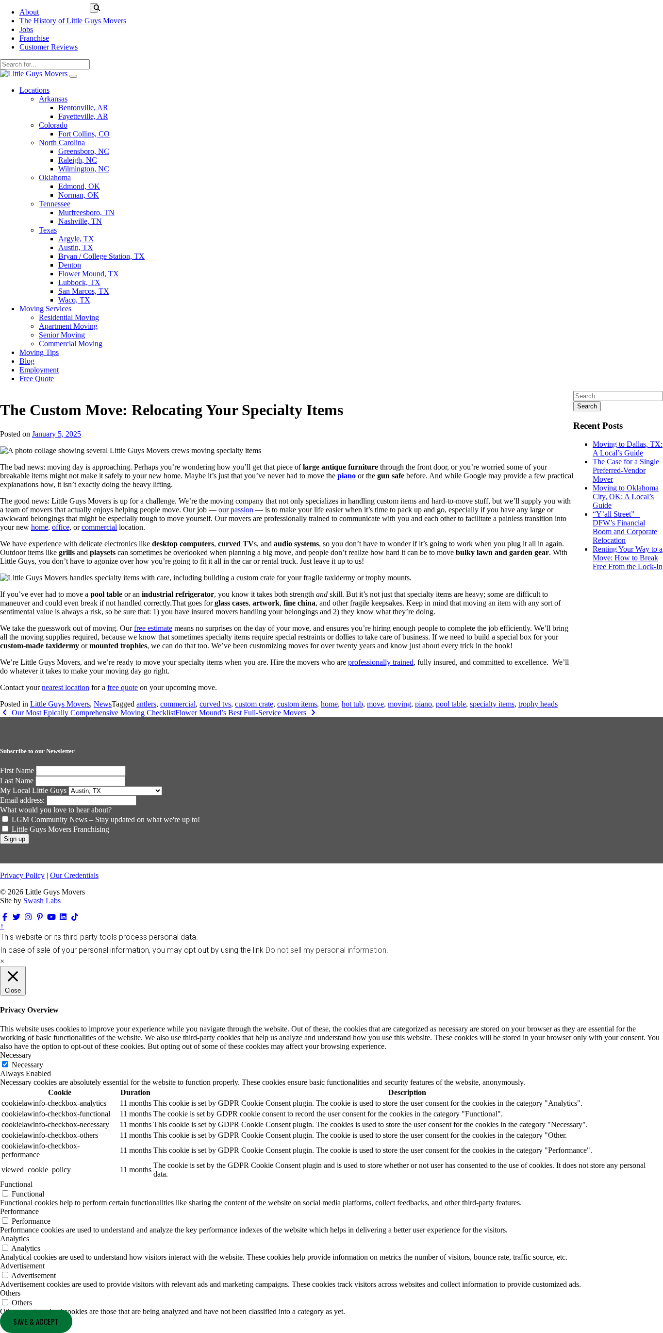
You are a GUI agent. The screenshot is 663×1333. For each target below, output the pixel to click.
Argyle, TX (76, 239)
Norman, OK (78, 195)
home (39, 527)
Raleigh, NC (77, 160)
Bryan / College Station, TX (101, 256)
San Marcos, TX (83, 291)
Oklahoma (55, 177)
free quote (122, 687)
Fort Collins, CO (84, 134)
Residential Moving (69, 317)
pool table (451, 704)
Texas (48, 230)
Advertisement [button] (22, 1266)
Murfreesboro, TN (86, 212)
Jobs (26, 29)
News (103, 704)
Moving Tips (39, 352)
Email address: (23, 800)
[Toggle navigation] (73, 76)
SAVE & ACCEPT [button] (36, 1321)
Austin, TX (75, 247)
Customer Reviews (48, 47)
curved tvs (215, 704)
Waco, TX (74, 300)
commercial (99, 527)
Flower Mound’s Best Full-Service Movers (241, 713)
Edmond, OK (79, 186)
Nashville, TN (80, 221)
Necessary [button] (16, 1055)
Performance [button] (19, 1211)
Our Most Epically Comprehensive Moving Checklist (92, 713)
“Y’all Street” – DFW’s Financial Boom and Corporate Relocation (625, 527)
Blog (26, 361)
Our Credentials (74, 875)
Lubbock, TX (79, 282)
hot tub (352, 704)
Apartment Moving (68, 326)
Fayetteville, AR (83, 116)
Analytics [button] (14, 1238)
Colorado (53, 125)
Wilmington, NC (83, 169)
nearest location (65, 687)
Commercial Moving (70, 343)
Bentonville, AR (83, 107)
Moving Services (45, 308)
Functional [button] (16, 1184)
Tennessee (54, 204)
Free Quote (36, 378)
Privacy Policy (22, 875)
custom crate (254, 704)
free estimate (153, 628)
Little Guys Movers (60, 704)
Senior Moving (62, 335)
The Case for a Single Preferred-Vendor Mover (626, 470)
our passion (235, 510)
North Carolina (62, 142)
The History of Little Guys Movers (72, 21)
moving (399, 704)
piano (346, 476)
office (60, 527)
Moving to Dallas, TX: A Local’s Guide (628, 448)
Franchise (34, 38)
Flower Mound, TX (88, 274)
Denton (69, 265)
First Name (17, 770)
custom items (297, 704)
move (375, 704)
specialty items (492, 704)
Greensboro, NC (83, 151)
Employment (39, 370)
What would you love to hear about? (56, 810)
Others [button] (10, 1293)
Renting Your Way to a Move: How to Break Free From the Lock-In (628, 558)
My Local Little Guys (33, 790)
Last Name (16, 780)
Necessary (27, 1065)
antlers (146, 704)
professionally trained (381, 662)
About (29, 12)
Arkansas (53, 99)
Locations (34, 90)
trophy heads (538, 704)
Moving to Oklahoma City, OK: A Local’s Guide (626, 496)
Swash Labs (42, 900)
